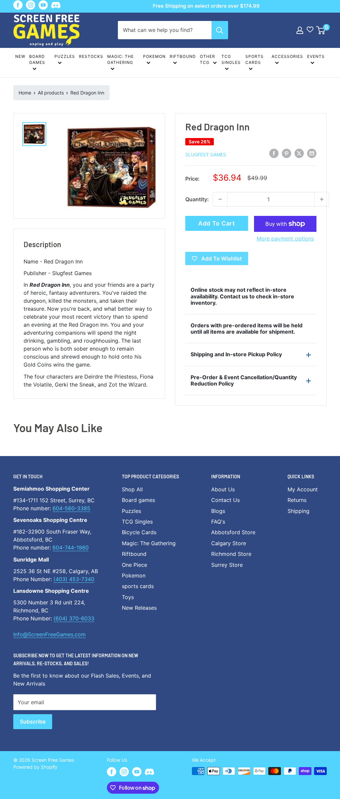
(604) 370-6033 (73, 618)
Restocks (91, 56)
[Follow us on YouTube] (43, 5)
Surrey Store (227, 564)
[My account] (300, 30)
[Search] (220, 30)
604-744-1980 (70, 547)
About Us (223, 489)
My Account (303, 489)
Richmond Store (231, 554)
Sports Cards (254, 59)
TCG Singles (231, 59)
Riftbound (183, 56)
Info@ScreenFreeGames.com (49, 634)
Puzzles (64, 56)
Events (316, 56)
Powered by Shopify (35, 767)
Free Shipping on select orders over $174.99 (206, 6)
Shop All (132, 489)
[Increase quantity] (322, 199)
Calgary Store (228, 543)
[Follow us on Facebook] (18, 5)
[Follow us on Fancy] (55, 6)
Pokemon (154, 56)
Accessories (287, 56)
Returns (297, 500)
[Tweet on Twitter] (299, 153)
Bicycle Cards (139, 532)
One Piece (134, 564)
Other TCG (207, 59)
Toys (128, 597)
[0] (321, 30)
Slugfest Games (205, 154)
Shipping (298, 511)
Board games (37, 59)
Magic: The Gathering (120, 59)
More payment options (285, 238)
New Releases (139, 607)
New (20, 56)
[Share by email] (311, 153)
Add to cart (216, 223)
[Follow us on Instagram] (30, 5)
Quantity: (197, 199)
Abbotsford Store (233, 532)
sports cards (138, 586)
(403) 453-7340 (73, 579)
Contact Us (225, 500)
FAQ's (218, 521)
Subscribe (32, 721)
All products (51, 92)
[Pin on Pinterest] (286, 153)
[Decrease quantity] (220, 199)
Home (25, 92)
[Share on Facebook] (274, 153)
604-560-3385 (71, 508)
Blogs (218, 511)
